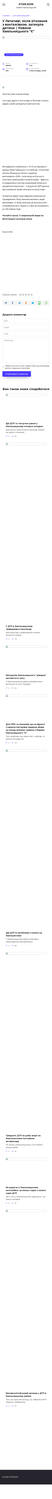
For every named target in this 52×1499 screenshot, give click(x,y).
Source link (7, 232)
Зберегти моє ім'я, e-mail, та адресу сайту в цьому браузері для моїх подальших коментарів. (27, 367)
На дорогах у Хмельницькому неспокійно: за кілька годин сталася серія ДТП (26, 1190)
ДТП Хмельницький (14, 54)
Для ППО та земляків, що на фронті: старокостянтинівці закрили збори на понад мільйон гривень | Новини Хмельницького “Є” (25, 728)
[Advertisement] (26, 135)
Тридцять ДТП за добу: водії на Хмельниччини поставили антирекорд (23, 1138)
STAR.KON (26, 4)
